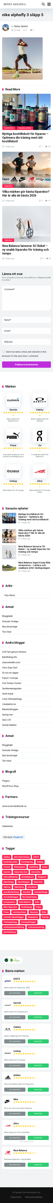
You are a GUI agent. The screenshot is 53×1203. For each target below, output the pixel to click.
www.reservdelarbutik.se (14, 806)
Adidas (7, 857)
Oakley (39, 409)
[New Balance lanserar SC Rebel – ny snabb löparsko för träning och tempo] (26, 224)
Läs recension (14, 993)
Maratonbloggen (10, 709)
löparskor (38, 882)
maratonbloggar (11, 897)
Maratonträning (29, 897)
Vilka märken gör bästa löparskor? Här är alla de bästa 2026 (25, 193)
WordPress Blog (10, 786)
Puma (13, 445)
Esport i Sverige (10, 678)
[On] (40, 442)
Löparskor (8, 186)
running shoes (19, 912)
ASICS (36, 857)
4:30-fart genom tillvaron (14, 652)
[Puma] (13, 442)
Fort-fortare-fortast (11, 683)
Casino (7, 867)
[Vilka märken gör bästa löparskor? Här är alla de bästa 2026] (26, 170)
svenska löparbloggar (14, 917)
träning (45, 917)
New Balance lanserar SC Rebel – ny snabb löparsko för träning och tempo (25, 249)
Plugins (6, 781)
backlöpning (27, 862)
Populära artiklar (25, 128)
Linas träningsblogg (12, 699)
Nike (37, 902)
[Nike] (7, 1104)
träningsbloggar (28, 922)
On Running (26, 907)
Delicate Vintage (10, 621)
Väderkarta (7, 826)
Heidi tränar (7, 693)
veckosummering (36, 927)
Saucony (34, 912)
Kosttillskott (9, 128)
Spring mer (7, 714)
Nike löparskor (10, 907)
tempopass (33, 917)
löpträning (19, 887)
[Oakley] (40, 406)
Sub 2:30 (6, 719)
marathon (32, 887)
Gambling (33, 867)
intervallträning (11, 877)
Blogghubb (7, 616)
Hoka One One (20, 872)
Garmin (13, 409)
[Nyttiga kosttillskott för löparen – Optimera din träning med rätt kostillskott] (26, 112)
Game (44, 867)
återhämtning (10, 932)
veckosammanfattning (14, 927)
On (39, 445)
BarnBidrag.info (9, 657)
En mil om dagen (10, 672)
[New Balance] (7, 1155)
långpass (42, 877)
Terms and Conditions (33, 1197)
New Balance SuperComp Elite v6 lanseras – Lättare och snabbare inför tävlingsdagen (34, 565)
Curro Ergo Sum (9, 667)
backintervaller (11, 862)
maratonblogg (40, 892)
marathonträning (11, 892)
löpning (7, 887)
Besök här (38, 993)
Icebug (13, 481)
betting (40, 862)
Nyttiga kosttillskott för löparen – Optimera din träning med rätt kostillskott (25, 137)
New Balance (25, 902)
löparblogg (9, 882)
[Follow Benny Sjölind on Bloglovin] (13, 838)
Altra (39, 481)
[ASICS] (7, 983)
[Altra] (40, 477)
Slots (44, 912)
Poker (38, 907)
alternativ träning (21, 857)
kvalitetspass (27, 877)
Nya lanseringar (9, 626)
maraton (26, 892)
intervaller (36, 872)
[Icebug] (13, 477)
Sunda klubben (9, 725)
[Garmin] (13, 406)
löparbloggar (24, 882)
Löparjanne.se (9, 704)
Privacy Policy (16, 1197)
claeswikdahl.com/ (11, 662)
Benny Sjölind (21, 26)
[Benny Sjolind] (14, 4)
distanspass (19, 867)
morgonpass (9, 902)
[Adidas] (7, 1080)
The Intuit (6, 631)
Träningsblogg (10, 922)
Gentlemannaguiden (11, 688)
